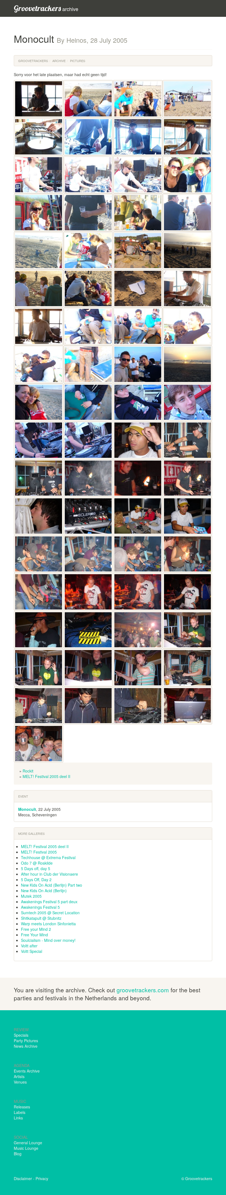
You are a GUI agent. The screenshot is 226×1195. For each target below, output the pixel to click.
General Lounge (28, 1142)
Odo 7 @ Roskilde (37, 863)
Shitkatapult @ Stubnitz (41, 918)
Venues (20, 1082)
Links (18, 1118)
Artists (19, 1076)
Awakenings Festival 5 (40, 907)
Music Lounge (26, 1148)
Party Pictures (26, 1040)
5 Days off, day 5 (35, 868)
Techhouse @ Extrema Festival (48, 857)
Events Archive (27, 1071)
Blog (17, 1153)
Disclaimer (23, 1178)
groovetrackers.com (143, 990)
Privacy (42, 1178)
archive (46, 8)
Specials (21, 1035)
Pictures (77, 60)
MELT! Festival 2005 (39, 852)
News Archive (25, 1046)
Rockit (28, 771)
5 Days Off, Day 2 (36, 879)
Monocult (27, 809)
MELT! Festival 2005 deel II (46, 776)
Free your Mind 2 (36, 929)
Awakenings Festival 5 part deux (49, 901)
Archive (59, 60)
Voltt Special (31, 951)
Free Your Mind (34, 934)
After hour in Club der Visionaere (49, 874)
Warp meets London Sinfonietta (48, 923)
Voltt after (29, 945)
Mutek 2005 (31, 896)
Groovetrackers (33, 60)
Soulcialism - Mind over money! (48, 940)
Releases (22, 1107)
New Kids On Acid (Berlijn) (44, 890)
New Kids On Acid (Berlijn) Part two (51, 885)
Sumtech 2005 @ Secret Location (50, 912)
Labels (19, 1112)
